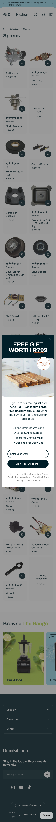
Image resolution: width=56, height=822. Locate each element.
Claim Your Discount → (28, 463)
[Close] (50, 339)
